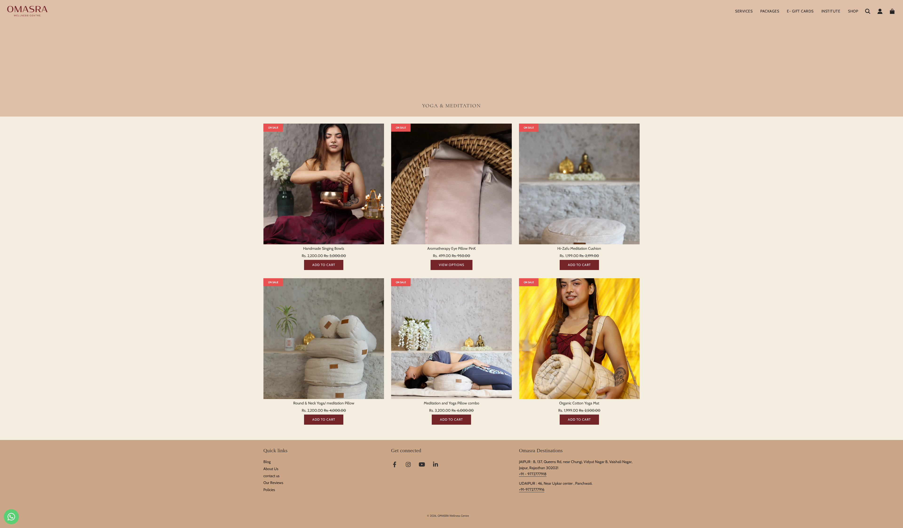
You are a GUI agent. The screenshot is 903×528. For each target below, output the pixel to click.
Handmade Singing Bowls (323, 248)
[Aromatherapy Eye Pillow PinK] (451, 184)
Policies (269, 490)
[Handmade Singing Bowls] (323, 184)
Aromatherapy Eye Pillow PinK (451, 248)
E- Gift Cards (800, 11)
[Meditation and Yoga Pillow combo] (451, 338)
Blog (267, 461)
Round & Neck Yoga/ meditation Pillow (323, 403)
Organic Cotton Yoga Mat (579, 403)
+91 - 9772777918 (533, 474)
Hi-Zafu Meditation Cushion (579, 248)
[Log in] (880, 11)
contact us (271, 476)
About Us (270, 469)
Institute (830, 11)
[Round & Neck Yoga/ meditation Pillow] (323, 338)
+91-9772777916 (531, 489)
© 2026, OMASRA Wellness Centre (448, 515)
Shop (853, 11)
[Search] (868, 11)
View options (451, 265)
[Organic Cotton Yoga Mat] (579, 338)
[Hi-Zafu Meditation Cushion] (579, 184)
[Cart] (892, 11)
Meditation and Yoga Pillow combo (451, 403)
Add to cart (323, 265)
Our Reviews (273, 482)
